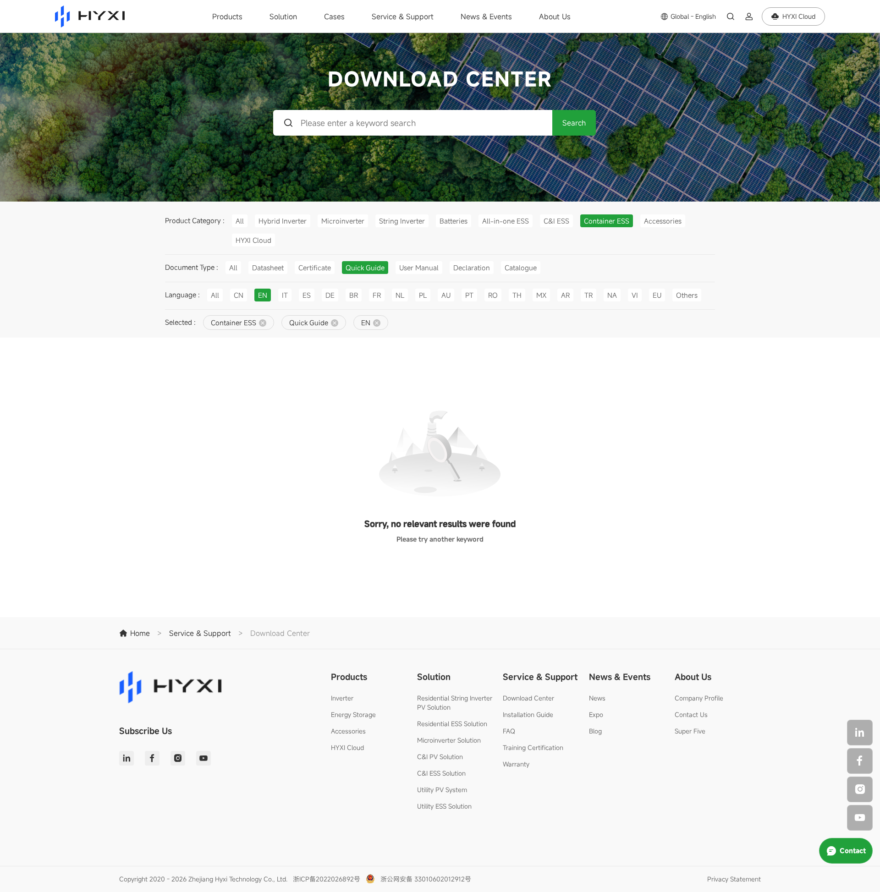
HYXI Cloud (347, 747)
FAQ (509, 731)
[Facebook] (860, 761)
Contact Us (691, 714)
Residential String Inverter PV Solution (454, 702)
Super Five (690, 731)
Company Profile (699, 698)
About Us (555, 16)
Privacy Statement (734, 879)
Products (227, 16)
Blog (595, 731)
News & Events (486, 16)
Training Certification (533, 747)
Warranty (516, 764)
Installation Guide (528, 714)
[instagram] (860, 789)
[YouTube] (860, 818)
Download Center (528, 698)
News (597, 698)
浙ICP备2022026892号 (326, 879)
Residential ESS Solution (452, 723)
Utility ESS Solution (444, 806)
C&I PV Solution (440, 756)
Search (574, 123)
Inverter (342, 698)
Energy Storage (353, 714)
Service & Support (403, 16)
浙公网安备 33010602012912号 (425, 879)
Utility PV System (442, 789)
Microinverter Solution (449, 740)
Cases (334, 16)
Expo (596, 714)
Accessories (348, 731)
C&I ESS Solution (441, 773)
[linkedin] (860, 732)
